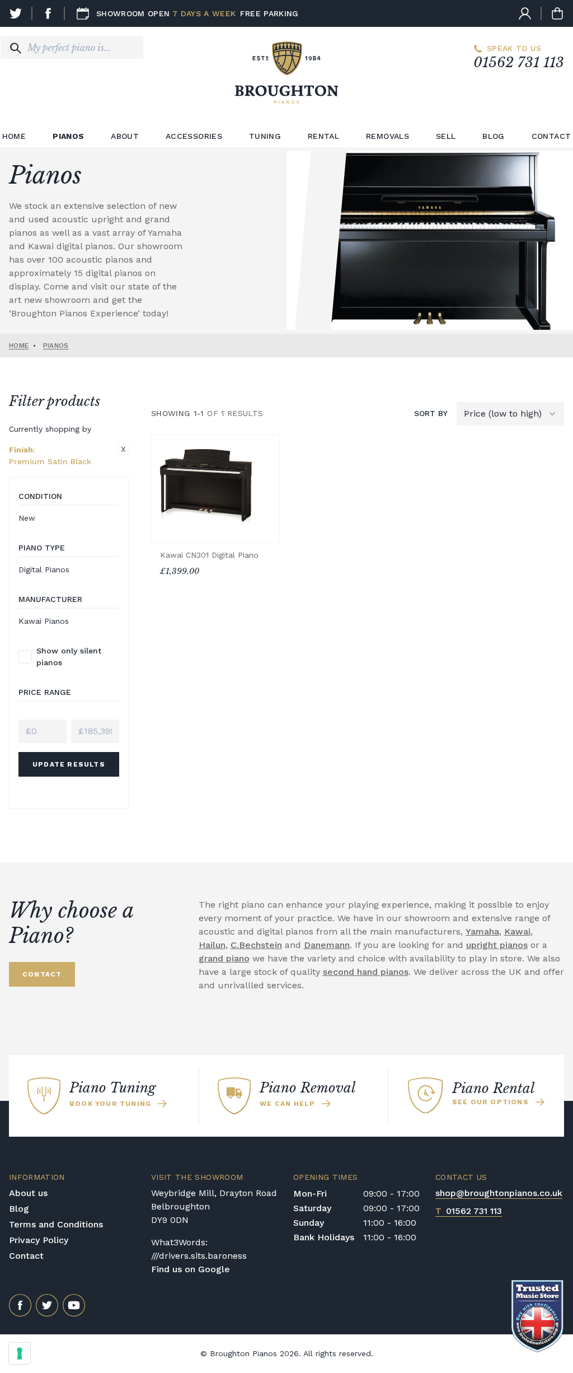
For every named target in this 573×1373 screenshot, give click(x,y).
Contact (26, 1255)
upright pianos (497, 945)
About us (28, 1193)
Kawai (517, 931)
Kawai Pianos (43, 621)
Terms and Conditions (56, 1224)
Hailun (212, 945)
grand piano (224, 958)
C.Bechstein (256, 945)
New (26, 517)
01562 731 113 (518, 62)
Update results (68, 764)
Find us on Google (190, 1269)
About (125, 136)
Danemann (327, 945)
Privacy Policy (38, 1240)
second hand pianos (365, 971)
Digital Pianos (43, 569)
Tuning (265, 136)
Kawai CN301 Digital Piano (209, 554)
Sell (445, 136)
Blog (493, 136)
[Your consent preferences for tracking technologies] (19, 1353)
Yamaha (482, 931)
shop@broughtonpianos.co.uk (498, 1193)
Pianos (68, 136)
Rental (323, 136)
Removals (387, 136)
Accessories (194, 136)
